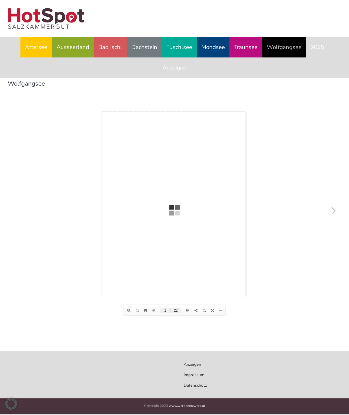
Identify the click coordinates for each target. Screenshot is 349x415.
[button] (11, 404)
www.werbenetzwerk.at (187, 406)
